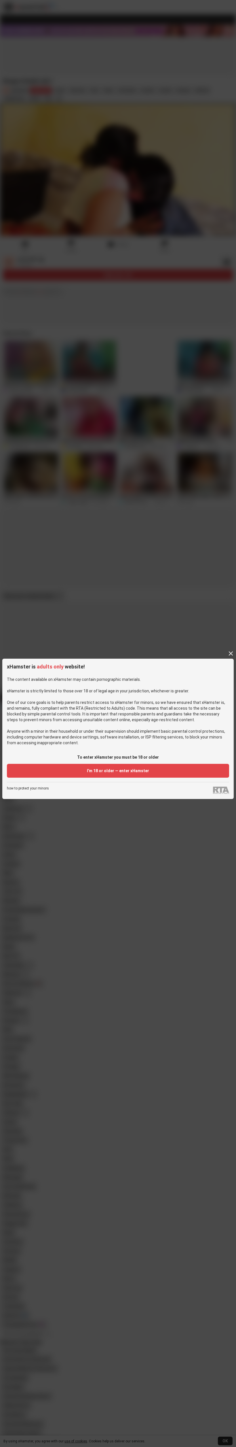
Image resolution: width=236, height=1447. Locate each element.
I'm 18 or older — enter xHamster (118, 770)
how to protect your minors (28, 788)
